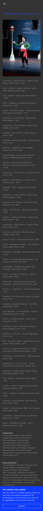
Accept (21, 506)
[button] (5, 4)
